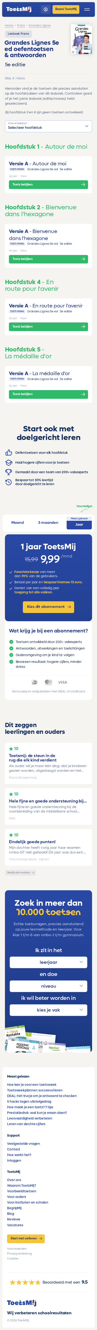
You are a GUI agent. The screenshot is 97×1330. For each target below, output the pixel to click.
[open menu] (87, 9)
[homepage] (18, 9)
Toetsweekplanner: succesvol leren (34, 1090)
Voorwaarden (17, 1249)
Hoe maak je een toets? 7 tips (30, 1107)
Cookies (12, 1258)
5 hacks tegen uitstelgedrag (29, 1101)
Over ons (14, 1180)
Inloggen (14, 1160)
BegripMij (14, 1208)
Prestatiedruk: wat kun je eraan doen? (37, 1113)
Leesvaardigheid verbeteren (29, 1118)
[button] (48, 126)
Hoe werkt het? (19, 1155)
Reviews (13, 1219)
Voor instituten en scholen (27, 1202)
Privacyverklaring (19, 1254)
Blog (10, 1214)
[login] (46, 9)
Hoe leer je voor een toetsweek (32, 1084)
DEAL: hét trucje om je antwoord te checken (42, 1096)
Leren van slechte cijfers (26, 1124)
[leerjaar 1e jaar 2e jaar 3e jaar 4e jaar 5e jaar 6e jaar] (48, 962)
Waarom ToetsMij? (21, 1185)
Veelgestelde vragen (23, 1144)
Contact (13, 1149)
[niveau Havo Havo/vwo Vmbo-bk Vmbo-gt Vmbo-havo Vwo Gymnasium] (48, 986)
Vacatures (15, 1225)
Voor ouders (16, 1197)
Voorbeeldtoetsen (21, 1191)
